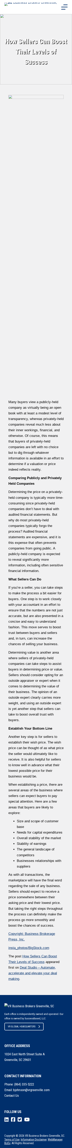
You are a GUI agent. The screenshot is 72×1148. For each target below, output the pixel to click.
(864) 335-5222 (24, 1084)
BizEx (7, 1143)
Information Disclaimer (34, 1139)
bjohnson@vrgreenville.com (31, 1090)
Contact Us (11, 1096)
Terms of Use (12, 1139)
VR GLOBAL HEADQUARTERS (21, 1026)
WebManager (55, 1139)
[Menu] (64, 7)
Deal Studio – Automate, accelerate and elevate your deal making (32, 973)
